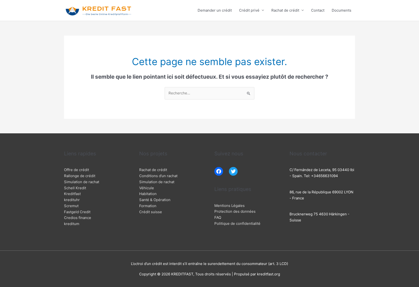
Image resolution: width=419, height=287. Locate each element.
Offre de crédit (76, 169)
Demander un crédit (215, 10)
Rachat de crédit (285, 10)
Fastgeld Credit (77, 212)
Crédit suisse (150, 212)
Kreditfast (72, 193)
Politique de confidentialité (237, 223)
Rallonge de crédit (79, 176)
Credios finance (77, 217)
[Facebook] (218, 171)
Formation (147, 206)
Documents (341, 10)
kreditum (71, 223)
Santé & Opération (154, 199)
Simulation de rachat (81, 182)
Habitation (148, 193)
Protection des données (235, 211)
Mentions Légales (229, 205)
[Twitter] (233, 171)
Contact (317, 10)
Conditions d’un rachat (158, 176)
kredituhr (72, 199)
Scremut (71, 206)
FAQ (217, 217)
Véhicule (146, 188)
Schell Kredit (75, 188)
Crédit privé (249, 10)
